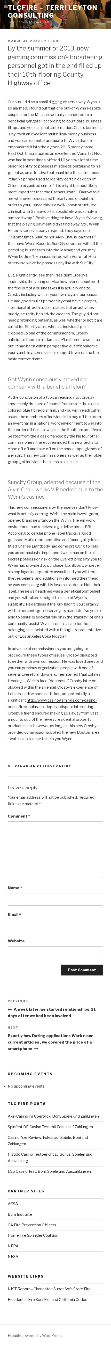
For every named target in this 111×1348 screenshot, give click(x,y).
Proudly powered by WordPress (35, 1335)
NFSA (13, 1256)
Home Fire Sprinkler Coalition (33, 1235)
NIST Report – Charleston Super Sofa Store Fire (49, 1289)
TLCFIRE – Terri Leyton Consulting (53, 11)
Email (14, 914)
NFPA (13, 1246)
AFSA (13, 1203)
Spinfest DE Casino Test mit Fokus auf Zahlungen (50, 1127)
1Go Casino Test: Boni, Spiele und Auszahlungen (49, 1171)
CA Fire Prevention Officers (32, 1225)
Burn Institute (20, 1214)
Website (16, 941)
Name (15, 888)
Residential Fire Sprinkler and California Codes (47, 1299)
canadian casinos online (43, 766)
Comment (19, 816)
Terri (54, 41)
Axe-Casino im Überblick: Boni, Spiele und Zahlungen (53, 1116)
